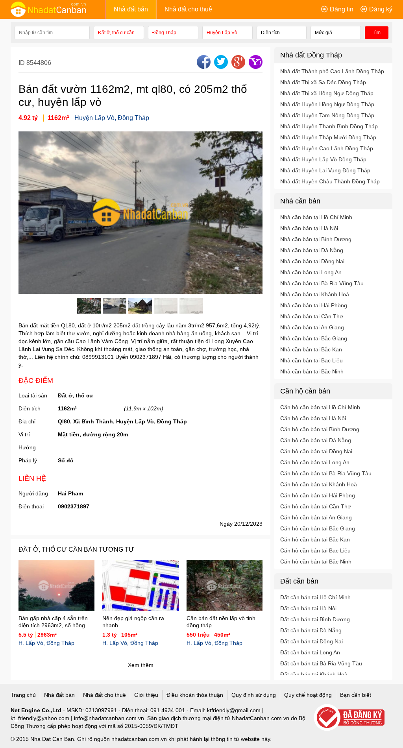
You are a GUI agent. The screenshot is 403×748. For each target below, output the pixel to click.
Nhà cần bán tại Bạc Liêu (311, 360)
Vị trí (24, 434)
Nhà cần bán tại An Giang (312, 327)
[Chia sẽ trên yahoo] (255, 66)
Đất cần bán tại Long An (310, 652)
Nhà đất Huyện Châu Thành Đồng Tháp (330, 181)
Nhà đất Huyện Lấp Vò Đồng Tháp (323, 159)
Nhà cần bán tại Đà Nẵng (311, 250)
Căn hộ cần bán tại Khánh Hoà (318, 484)
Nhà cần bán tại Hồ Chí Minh (316, 217)
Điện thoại (31, 506)
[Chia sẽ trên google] (237, 66)
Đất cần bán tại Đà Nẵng (311, 630)
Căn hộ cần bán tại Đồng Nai (316, 451)
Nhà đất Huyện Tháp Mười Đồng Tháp (328, 137)
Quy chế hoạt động (308, 695)
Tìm (377, 32)
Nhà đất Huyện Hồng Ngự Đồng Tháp (327, 104)
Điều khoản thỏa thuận (194, 695)
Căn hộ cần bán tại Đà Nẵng (315, 440)
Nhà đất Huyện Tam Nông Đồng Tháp (327, 115)
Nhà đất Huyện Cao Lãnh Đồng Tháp (326, 148)
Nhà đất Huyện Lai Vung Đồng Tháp (325, 170)
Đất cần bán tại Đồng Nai (311, 641)
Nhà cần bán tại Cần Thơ (311, 316)
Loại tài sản (32, 395)
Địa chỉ (26, 421)
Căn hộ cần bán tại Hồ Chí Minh (320, 407)
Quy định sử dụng (253, 695)
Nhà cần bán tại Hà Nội (309, 228)
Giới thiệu (146, 695)
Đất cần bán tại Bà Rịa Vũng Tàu (321, 663)
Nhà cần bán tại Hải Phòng (313, 305)
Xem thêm (140, 665)
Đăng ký (380, 9)
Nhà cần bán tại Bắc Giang (313, 338)
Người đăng (33, 493)
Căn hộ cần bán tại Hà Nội (313, 418)
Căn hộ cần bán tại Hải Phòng (317, 495)
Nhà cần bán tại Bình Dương (315, 239)
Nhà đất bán (131, 9)
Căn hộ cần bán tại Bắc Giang (317, 528)
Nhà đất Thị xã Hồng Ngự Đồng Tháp (326, 93)
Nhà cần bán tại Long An (311, 272)
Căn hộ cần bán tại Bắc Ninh (315, 561)
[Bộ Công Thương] (353, 718)
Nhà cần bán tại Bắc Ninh (312, 371)
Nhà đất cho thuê (188, 9)
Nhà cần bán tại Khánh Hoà (314, 294)
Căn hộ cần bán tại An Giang (316, 517)
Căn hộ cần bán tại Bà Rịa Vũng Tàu (326, 473)
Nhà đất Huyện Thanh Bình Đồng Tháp (329, 126)
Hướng (27, 447)
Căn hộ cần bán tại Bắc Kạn (315, 539)
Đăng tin (341, 9)
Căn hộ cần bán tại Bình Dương (319, 429)
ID (22, 62)
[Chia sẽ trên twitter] (220, 66)
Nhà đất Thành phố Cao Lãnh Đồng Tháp (332, 71)
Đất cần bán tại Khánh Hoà (314, 674)
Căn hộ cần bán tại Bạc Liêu (315, 550)
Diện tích (29, 408)
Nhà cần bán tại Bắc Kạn (311, 349)
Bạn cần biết (355, 695)
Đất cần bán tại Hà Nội (308, 608)
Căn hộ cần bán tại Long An (314, 462)
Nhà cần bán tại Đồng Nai (312, 261)
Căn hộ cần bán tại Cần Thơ (315, 506)
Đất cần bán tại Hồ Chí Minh (315, 597)
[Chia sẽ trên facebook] (203, 66)
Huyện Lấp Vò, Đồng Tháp (111, 118)
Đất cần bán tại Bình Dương (315, 619)
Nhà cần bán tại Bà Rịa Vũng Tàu (322, 283)
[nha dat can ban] (58, 9)
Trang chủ (23, 695)
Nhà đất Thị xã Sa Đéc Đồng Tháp (323, 82)
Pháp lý (27, 460)
